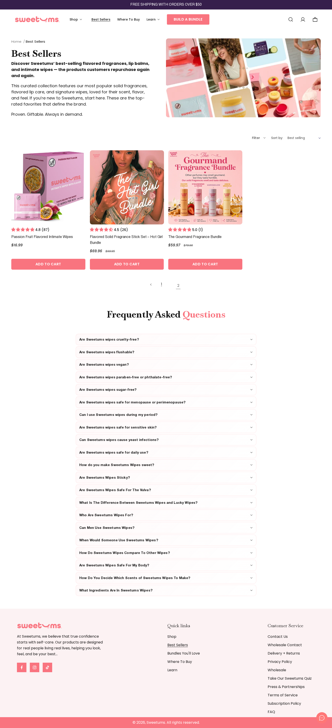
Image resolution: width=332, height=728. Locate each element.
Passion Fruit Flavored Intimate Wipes (42, 237)
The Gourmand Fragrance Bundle (195, 237)
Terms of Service (283, 695)
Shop (171, 636)
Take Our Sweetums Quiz (290, 678)
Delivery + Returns (284, 653)
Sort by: (277, 138)
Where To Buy (179, 661)
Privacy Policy (280, 661)
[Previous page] (154, 286)
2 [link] (178, 285)
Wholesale (277, 670)
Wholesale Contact (285, 645)
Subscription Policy (284, 703)
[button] (77, 19)
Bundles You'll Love (183, 653)
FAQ (271, 711)
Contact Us (278, 636)
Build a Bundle (188, 19)
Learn (172, 670)
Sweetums (156, 722)
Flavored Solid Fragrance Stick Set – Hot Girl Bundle (126, 240)
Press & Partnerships (286, 686)
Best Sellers (177, 645)
